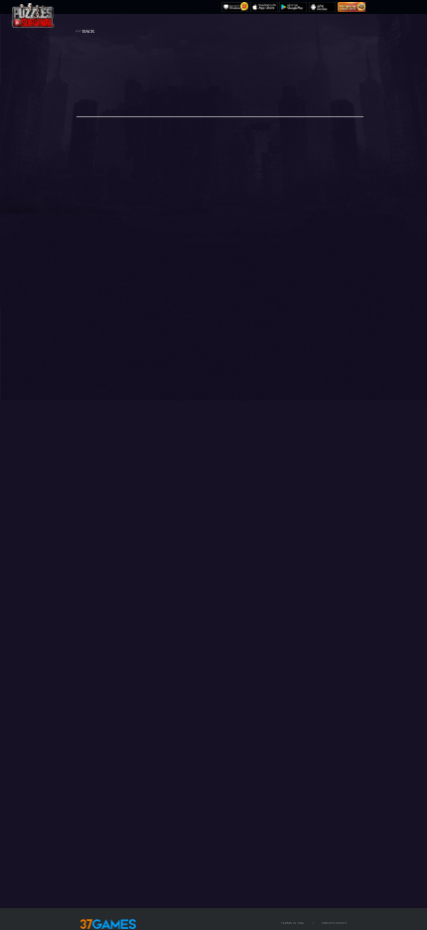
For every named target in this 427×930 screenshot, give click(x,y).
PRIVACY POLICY (334, 923)
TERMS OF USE (292, 923)
